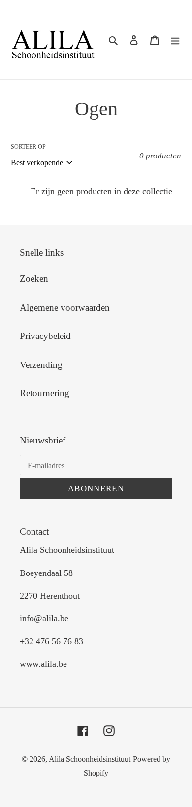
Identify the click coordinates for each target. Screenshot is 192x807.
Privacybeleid (45, 336)
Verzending (41, 365)
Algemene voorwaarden (65, 307)
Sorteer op (28, 146)
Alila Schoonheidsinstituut (89, 759)
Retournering (44, 393)
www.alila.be (43, 664)
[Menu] (175, 40)
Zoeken (34, 278)
